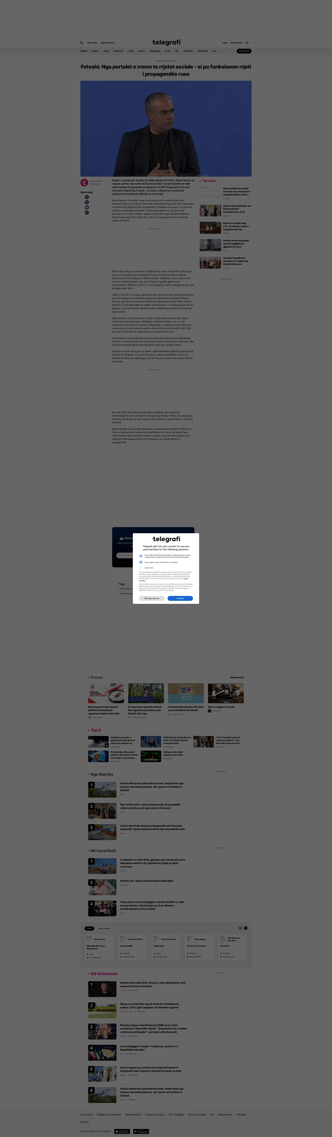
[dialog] (166, 568)
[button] (166, 568)
